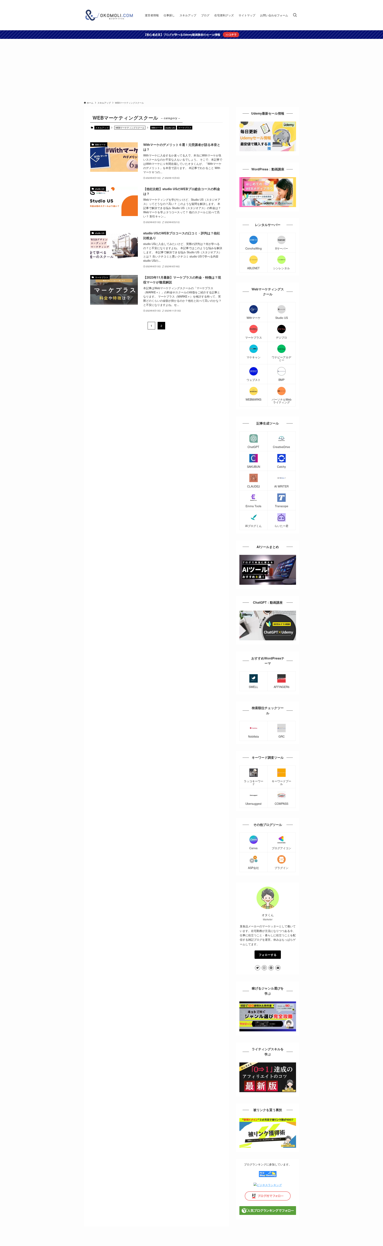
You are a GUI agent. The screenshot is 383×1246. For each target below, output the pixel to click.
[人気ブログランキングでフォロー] (267, 1214)
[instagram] (264, 967)
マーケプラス (184, 127)
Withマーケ (156, 127)
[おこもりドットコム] (109, 15)
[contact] (277, 967)
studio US (170, 127)
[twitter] (257, 967)
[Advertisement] (191, 69)
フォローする (268, 955)
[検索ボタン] (294, 15)
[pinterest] (271, 967)
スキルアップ (102, 127)
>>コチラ (231, 34)
